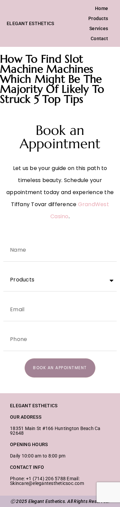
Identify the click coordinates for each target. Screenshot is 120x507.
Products (98, 18)
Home (101, 8)
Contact (99, 38)
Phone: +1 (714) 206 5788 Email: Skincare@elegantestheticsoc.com (47, 481)
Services (98, 28)
